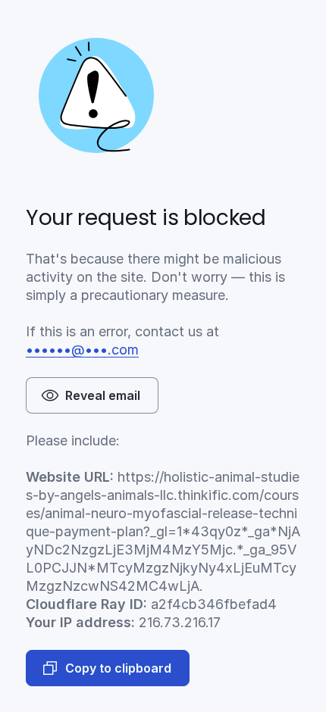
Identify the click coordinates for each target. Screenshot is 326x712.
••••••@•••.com (82, 350)
